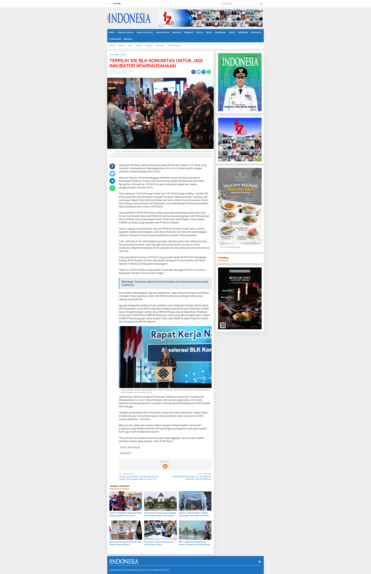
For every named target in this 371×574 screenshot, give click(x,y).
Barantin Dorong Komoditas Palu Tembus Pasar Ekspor (125, 543)
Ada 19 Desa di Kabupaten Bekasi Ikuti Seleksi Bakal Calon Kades (160, 514)
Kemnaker (172, 168)
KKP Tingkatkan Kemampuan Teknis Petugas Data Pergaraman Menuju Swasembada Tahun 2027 (195, 543)
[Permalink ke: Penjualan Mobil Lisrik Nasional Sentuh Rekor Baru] (160, 530)
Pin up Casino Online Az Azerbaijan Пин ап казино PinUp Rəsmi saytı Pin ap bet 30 (139, 476)
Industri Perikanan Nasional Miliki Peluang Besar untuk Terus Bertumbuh (125, 514)
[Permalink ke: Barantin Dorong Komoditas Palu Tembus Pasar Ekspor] (125, 530)
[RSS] (165, 466)
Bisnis (111, 73)
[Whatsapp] (209, 72)
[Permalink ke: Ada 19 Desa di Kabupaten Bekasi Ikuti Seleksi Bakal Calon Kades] (160, 501)
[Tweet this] (198, 72)
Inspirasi (124, 73)
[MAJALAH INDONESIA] (129, 18)
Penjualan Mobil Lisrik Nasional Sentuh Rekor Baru (159, 543)
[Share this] (193, 72)
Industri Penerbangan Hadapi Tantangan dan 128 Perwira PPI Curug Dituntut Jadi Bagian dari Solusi (194, 514)
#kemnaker (125, 453)
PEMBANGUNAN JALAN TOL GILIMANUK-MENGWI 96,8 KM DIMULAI (191, 476)
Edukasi (117, 73)
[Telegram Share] (203, 72)
